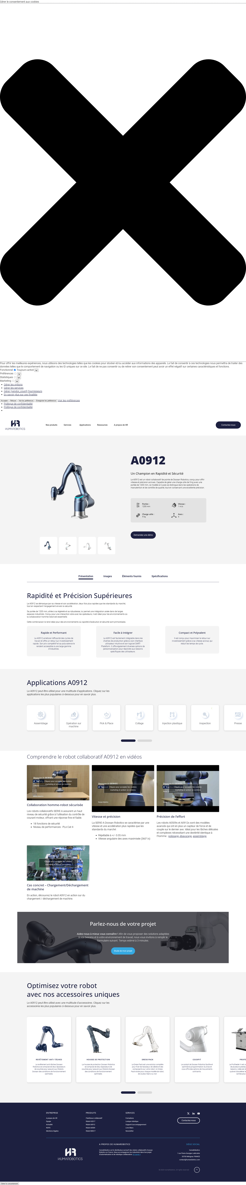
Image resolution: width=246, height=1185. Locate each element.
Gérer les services (13, 387)
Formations (130, 1118)
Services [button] (67, 425)
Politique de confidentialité (18, 403)
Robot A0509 (90, 1128)
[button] (123, 182)
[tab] (48, 545)
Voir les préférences (26, 401)
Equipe (48, 1121)
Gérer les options (13, 384)
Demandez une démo (143, 535)
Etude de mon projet (123, 951)
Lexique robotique (132, 1121)
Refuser (13, 401)
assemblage (199, 836)
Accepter (4, 401)
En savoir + (137, 1154)
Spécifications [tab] (160, 576)
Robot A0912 (90, 1124)
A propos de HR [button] (121, 425)
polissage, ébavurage (180, 836)
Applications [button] (85, 425)
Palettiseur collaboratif (94, 1118)
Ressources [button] (102, 425)
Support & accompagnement (136, 1124)
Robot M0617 (90, 1131)
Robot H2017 (90, 1121)
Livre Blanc (130, 1128)
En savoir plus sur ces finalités (20, 394)
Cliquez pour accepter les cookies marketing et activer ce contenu (58, 782)
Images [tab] (107, 576)
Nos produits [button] (51, 425)
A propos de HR (51, 1118)
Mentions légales (52, 1131)
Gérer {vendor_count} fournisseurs (23, 391)
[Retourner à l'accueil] (15, 425)
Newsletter (130, 1131)
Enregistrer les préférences (46, 401)
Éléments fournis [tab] (131, 576)
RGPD (48, 1128)
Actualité (49, 1124)
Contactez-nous (228, 425)
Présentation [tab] (85, 576)
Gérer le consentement (9, 1184)
